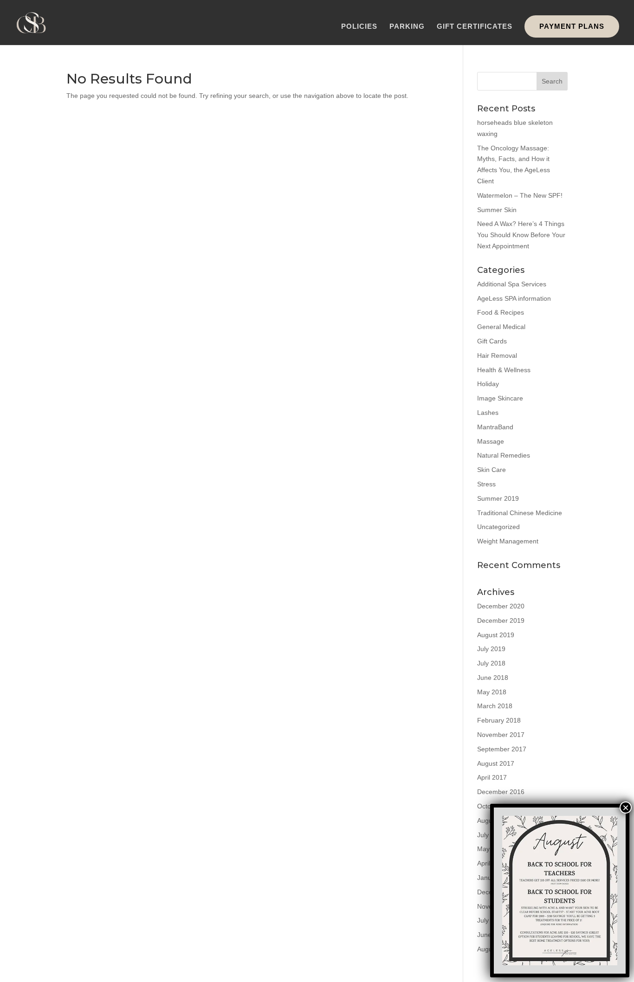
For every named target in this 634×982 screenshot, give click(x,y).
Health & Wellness (503, 370)
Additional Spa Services (511, 284)
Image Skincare (500, 398)
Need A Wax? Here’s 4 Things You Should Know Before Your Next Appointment (521, 235)
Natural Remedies (503, 455)
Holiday (488, 384)
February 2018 (499, 720)
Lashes (487, 412)
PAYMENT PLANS (571, 26)
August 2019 (495, 635)
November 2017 (500, 734)
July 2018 (491, 663)
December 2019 (500, 620)
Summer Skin (497, 209)
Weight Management (507, 541)
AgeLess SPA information (514, 298)
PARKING (407, 26)
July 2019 (491, 649)
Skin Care (491, 469)
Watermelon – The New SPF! (520, 195)
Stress (486, 484)
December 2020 (500, 606)
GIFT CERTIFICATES (474, 26)
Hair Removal (497, 355)
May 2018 (491, 692)
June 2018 (492, 677)
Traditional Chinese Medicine (519, 513)
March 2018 (494, 706)
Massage (490, 441)
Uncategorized (498, 526)
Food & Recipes (500, 312)
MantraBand (495, 427)
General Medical (501, 326)
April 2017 (492, 777)
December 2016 (500, 791)
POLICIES (359, 26)
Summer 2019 (498, 498)
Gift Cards (492, 341)
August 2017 (495, 763)
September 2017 (501, 749)
